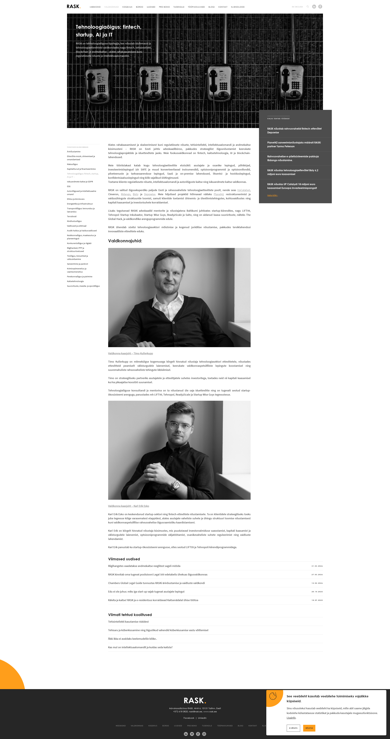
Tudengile (179, 6)
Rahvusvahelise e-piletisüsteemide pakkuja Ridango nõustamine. (293, 158)
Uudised (151, 6)
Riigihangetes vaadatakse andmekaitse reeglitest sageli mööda (215, 566)
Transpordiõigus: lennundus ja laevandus (81, 210)
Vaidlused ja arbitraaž (76, 225)
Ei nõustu (293, 728)
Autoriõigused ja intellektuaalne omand (81, 193)
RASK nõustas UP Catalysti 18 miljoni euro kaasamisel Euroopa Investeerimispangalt (292, 186)
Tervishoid (71, 216)
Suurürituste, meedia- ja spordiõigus (83, 286)
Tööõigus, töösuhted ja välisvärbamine (77, 257)
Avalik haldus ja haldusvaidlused (82, 230)
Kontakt (222, 6)
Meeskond (95, 6)
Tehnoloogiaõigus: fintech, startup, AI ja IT (83, 175)
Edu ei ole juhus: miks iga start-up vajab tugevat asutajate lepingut (215, 591)
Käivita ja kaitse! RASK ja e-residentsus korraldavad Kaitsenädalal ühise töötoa (215, 600)
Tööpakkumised (196, 6)
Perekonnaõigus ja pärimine (79, 276)
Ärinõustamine (73, 151)
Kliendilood (238, 6)
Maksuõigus (72, 164)
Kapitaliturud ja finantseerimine (81, 169)
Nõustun (309, 728)
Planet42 (219, 194)
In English (297, 6)
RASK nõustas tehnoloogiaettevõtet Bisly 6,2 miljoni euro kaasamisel (292, 172)
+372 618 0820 (180, 711)
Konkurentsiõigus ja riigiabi (79, 243)
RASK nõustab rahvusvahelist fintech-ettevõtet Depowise (294, 130)
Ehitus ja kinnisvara (75, 199)
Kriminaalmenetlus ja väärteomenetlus (76, 270)
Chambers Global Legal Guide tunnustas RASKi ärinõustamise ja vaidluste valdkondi (215, 583)
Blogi (212, 6)
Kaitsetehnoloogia (75, 281)
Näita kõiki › (272, 195)
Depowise (149, 194)
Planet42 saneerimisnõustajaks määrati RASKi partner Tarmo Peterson (294, 144)
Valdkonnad (111, 6)
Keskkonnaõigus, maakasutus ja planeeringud (81, 237)
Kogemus (127, 6)
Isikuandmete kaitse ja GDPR (80, 181)
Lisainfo (291, 717)
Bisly (135, 194)
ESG (69, 186)
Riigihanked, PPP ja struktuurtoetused (75, 250)
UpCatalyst (243, 190)
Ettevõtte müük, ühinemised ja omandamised (81, 158)
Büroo (139, 6)
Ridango (125, 194)
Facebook (189, 717)
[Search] (308, 6)
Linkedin (202, 717)
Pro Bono (164, 6)
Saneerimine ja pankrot (77, 263)
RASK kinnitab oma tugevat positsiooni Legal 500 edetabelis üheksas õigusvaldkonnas (215, 574)
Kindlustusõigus (74, 221)
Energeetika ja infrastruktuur (80, 203)
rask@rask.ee (195, 711)
